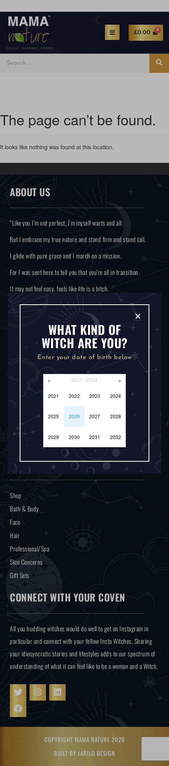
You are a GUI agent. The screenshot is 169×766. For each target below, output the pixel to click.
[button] (138, 315)
